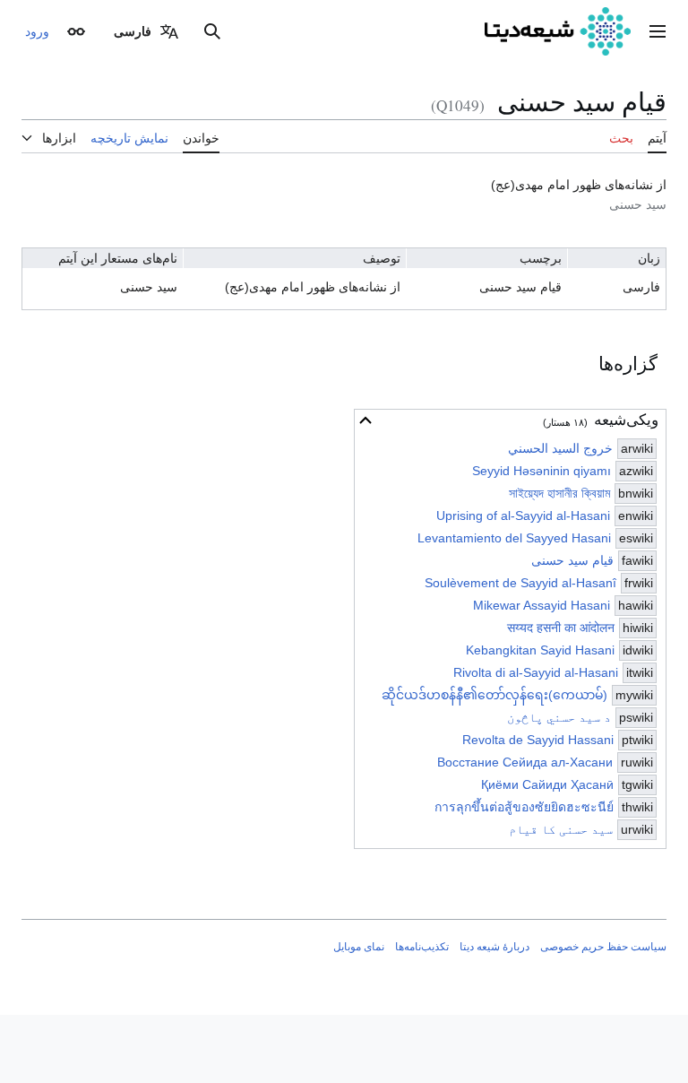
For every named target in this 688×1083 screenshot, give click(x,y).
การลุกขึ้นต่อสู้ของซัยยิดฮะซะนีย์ (524, 807)
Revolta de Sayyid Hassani (538, 739)
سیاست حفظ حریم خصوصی (603, 946)
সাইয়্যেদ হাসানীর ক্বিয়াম (559, 493)
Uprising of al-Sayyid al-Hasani (523, 515)
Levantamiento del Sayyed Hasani (514, 538)
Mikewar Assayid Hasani (541, 605)
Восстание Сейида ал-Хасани (525, 762)
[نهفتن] (365, 420)
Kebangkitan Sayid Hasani (540, 650)
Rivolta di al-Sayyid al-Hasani (535, 672)
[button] (657, 31)
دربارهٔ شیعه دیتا (494, 946)
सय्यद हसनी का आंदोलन (561, 627)
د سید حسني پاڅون (559, 717)
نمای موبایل (358, 946)
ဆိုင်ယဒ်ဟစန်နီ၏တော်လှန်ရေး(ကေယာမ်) (494, 695)
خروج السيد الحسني (560, 448)
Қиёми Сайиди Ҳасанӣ (547, 784)
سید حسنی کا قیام (561, 829)
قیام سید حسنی (572, 560)
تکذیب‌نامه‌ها (422, 946)
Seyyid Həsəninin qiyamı (541, 471)
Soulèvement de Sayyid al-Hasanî (520, 583)
